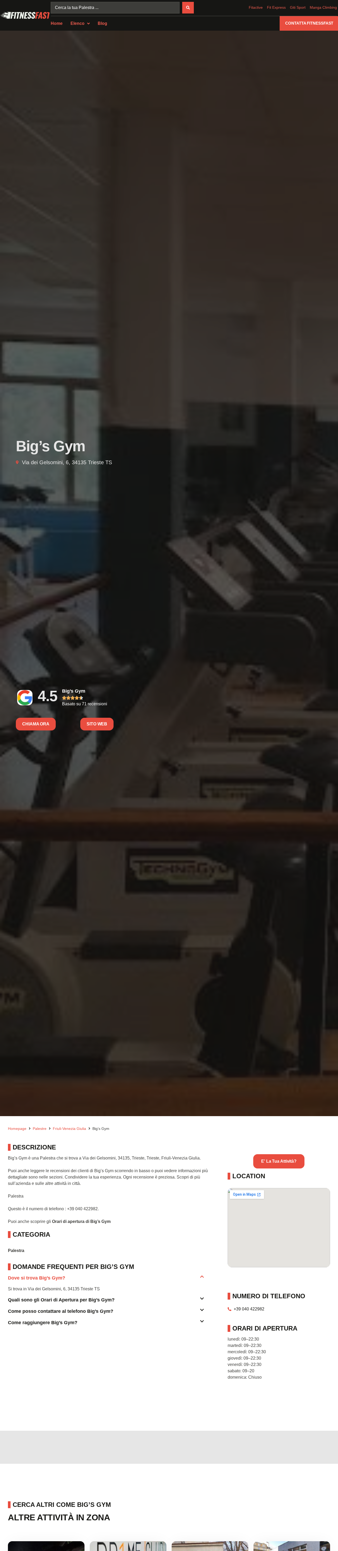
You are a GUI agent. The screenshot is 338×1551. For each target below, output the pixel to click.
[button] (106, 1280)
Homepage (17, 1128)
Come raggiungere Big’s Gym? (42, 1322)
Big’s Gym (73, 691)
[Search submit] (188, 7)
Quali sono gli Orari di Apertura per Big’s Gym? (61, 1300)
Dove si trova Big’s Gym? (36, 1278)
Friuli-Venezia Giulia (69, 1128)
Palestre (39, 1128)
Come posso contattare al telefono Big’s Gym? (60, 1311)
